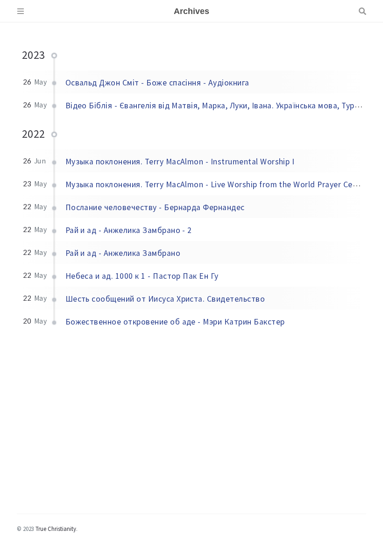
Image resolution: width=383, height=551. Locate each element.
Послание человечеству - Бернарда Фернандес (155, 207)
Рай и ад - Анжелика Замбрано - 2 (128, 230)
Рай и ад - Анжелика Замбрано (122, 253)
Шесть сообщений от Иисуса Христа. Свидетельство (165, 299)
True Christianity (55, 528)
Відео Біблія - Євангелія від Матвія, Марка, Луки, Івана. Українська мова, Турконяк (220, 105)
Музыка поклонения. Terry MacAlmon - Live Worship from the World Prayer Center (216, 184)
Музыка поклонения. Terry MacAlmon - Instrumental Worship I (180, 161)
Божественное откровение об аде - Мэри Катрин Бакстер (175, 322)
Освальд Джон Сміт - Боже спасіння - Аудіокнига (157, 83)
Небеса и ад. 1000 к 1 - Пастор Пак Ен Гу (142, 276)
